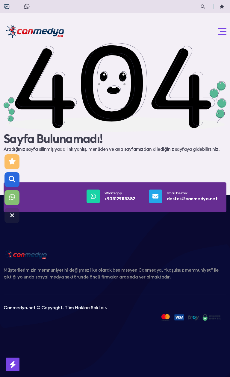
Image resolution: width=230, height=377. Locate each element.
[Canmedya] (35, 31)
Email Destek (192, 196)
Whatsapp (120, 196)
